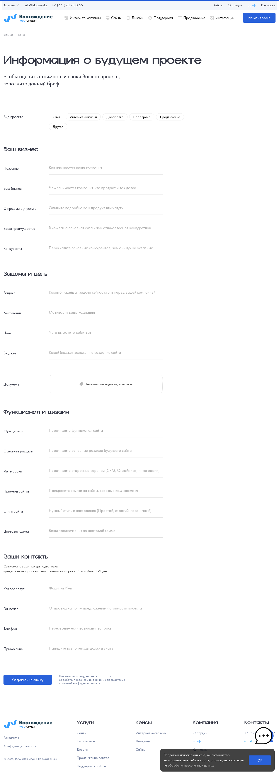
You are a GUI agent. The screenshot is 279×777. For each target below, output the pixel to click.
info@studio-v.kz (36, 5)
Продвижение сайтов (93, 757)
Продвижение (194, 17)
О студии (235, 5)
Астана (9, 5)
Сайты (116, 17)
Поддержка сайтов (91, 765)
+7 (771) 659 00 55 (67, 5)
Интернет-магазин (83, 117)
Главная (8, 34)
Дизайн (137, 17)
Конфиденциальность (19, 745)
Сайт (56, 117)
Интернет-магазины (85, 17)
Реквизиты (11, 737)
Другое (58, 126)
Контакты (268, 5)
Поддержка (163, 17)
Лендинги (143, 741)
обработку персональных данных (191, 765)
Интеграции (225, 17)
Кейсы (218, 5)
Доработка (115, 117)
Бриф (252, 5)
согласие (103, 676)
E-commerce (86, 741)
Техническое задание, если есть (109, 384)
